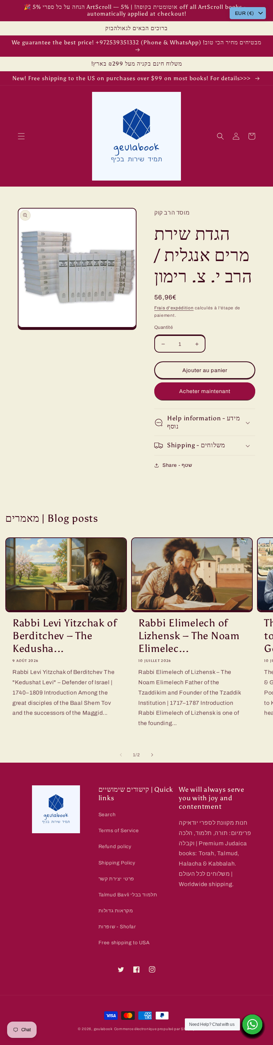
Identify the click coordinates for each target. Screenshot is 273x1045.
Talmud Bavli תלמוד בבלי (127, 894)
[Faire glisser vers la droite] (152, 755)
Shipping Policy (116, 863)
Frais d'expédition (174, 307)
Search (107, 814)
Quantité (163, 327)
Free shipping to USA (124, 942)
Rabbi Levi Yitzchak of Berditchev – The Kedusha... (64, 636)
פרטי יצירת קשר (116, 878)
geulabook (103, 1029)
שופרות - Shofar (117, 926)
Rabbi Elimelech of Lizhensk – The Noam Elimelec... (189, 636)
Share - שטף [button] (177, 465)
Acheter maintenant (204, 391)
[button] (21, 136)
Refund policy (115, 846)
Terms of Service (118, 830)
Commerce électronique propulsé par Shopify (154, 1029)
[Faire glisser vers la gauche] (121, 755)
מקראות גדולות (115, 910)
